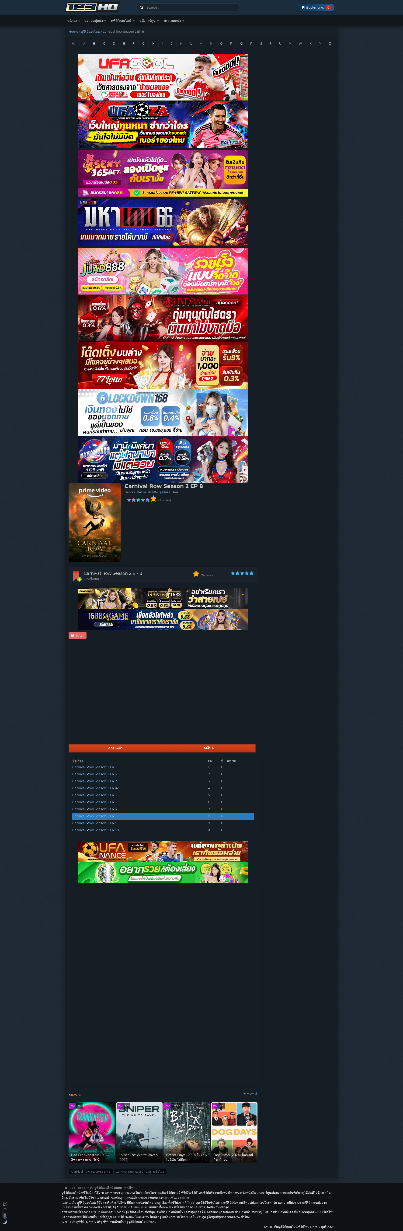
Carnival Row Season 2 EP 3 (94, 781)
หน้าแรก (73, 21)
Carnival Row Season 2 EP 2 (94, 774)
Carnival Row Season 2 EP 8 (113, 573)
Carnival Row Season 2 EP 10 (95, 830)
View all (251, 1093)
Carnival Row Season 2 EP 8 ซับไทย (140, 1171)
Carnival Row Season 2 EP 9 (95, 823)
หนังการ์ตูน (147, 21)
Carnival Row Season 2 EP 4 (95, 788)
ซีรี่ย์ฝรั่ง (153, 492)
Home (73, 31)
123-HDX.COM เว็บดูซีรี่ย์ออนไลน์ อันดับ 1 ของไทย (101, 1188)
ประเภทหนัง (173, 21)
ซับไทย (141, 492)
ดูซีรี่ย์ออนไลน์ (121, 21)
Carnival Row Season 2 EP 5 (94, 795)
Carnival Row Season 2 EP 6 (95, 802)
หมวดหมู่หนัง (94, 21)
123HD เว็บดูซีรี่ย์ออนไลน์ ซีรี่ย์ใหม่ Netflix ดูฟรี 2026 (99, 6)
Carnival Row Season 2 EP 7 (94, 809)
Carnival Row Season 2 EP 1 (94, 767)
